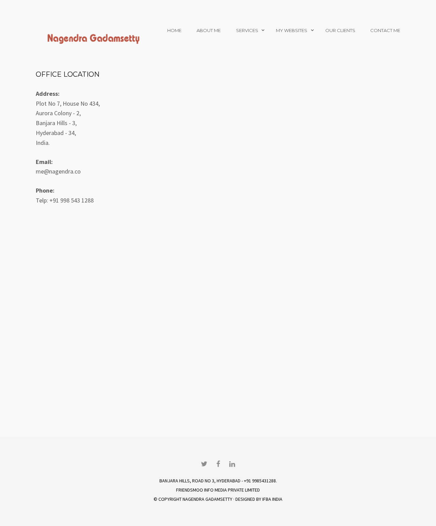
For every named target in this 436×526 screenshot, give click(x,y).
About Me (209, 30)
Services (247, 30)
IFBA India (272, 499)
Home (174, 30)
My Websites (291, 30)
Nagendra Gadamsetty (207, 499)
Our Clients (340, 30)
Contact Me (385, 30)
